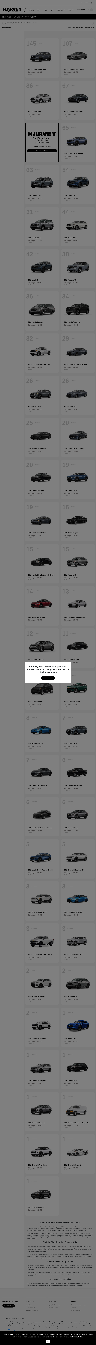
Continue (48, 678)
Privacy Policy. (77, 1337)
